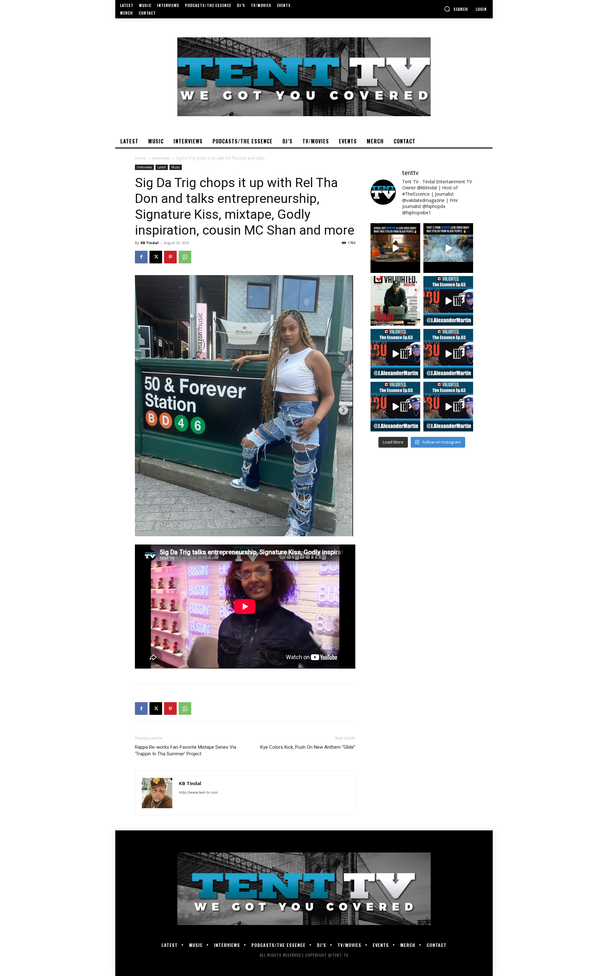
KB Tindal (150, 242)
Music (175, 167)
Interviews (161, 158)
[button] (456, 9)
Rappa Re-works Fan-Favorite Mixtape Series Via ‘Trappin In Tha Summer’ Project (185, 750)
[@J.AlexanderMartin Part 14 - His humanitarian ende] (395, 406)
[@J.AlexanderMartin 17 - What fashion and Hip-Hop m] (448, 301)
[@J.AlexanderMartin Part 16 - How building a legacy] (395, 354)
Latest (161, 167)
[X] (155, 257)
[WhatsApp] (185, 257)
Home (140, 158)
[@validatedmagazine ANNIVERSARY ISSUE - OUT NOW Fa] (395, 301)
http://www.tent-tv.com (198, 792)
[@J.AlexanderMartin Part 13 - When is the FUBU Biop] (448, 406)
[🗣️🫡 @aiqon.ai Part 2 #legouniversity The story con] (448, 248)
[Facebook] (141, 257)
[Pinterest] (170, 257)
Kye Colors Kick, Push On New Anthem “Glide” (307, 747)
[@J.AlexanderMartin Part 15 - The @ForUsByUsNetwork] (448, 354)
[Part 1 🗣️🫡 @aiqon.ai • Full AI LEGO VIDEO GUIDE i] (395, 248)
